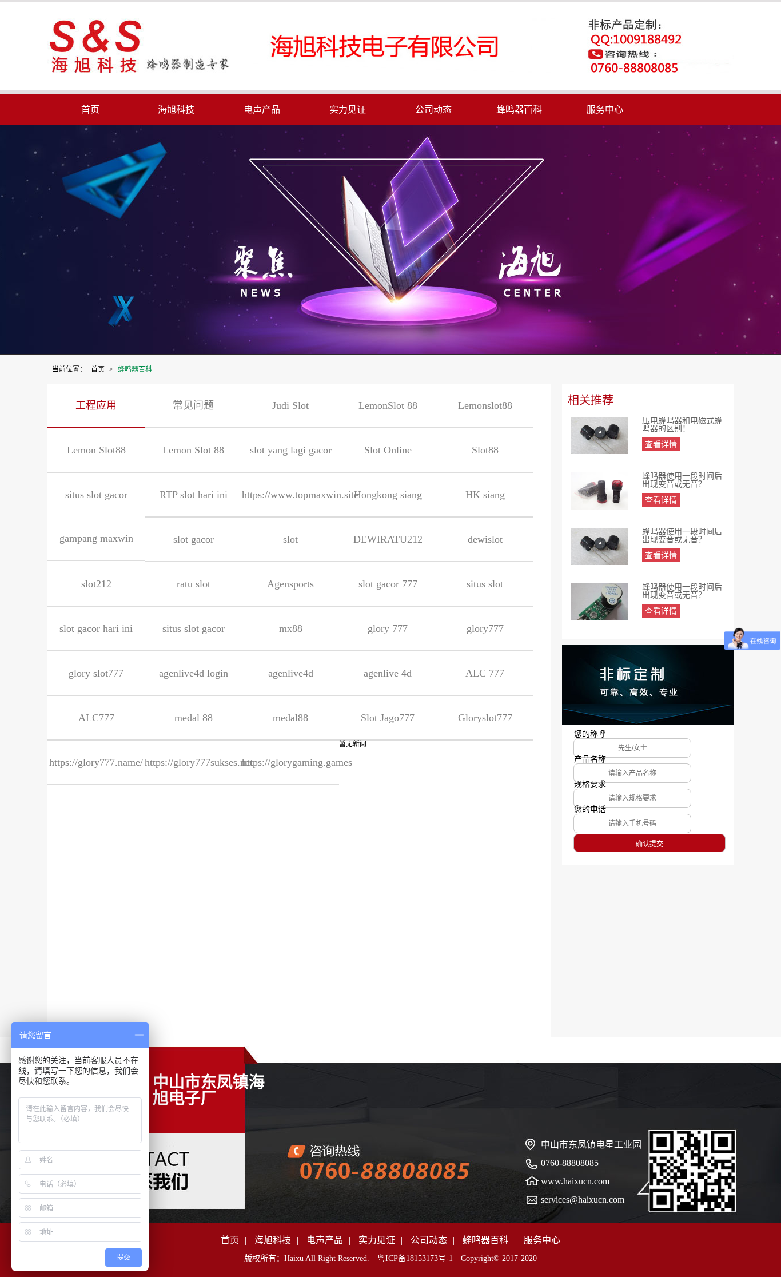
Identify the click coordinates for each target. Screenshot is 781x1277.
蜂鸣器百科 (519, 109)
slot (290, 539)
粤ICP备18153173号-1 (415, 1258)
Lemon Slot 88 (193, 450)
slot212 (96, 584)
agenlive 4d (388, 673)
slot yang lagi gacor (291, 450)
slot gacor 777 (387, 584)
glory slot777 (96, 673)
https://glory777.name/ (96, 762)
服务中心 (605, 109)
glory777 (485, 628)
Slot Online (388, 450)
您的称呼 (590, 734)
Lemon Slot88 (96, 450)
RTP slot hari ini (194, 494)
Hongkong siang (388, 494)
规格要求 (590, 785)
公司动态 (433, 109)
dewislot (485, 539)
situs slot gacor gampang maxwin (96, 516)
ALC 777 (484, 673)
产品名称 (590, 759)
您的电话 (590, 810)
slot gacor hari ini (96, 628)
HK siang (485, 494)
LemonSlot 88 (387, 405)
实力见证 (347, 109)
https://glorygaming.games (290, 762)
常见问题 (193, 405)
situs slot (485, 584)
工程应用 (96, 405)
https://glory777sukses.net (193, 762)
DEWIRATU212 (388, 539)
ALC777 (96, 717)
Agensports (290, 584)
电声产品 (262, 109)
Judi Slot (290, 405)
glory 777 (388, 628)
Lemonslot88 (485, 405)
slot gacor (193, 539)
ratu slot (193, 584)
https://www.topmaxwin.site (290, 494)
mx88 (290, 628)
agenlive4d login (193, 673)
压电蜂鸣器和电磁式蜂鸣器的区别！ (682, 425)
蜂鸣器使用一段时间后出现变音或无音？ (682, 480)
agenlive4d (290, 673)
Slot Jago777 (388, 717)
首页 (90, 109)
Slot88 (485, 450)
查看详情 (661, 444)
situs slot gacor (193, 628)
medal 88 (193, 717)
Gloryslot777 (485, 717)
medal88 (290, 717)
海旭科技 (176, 109)
